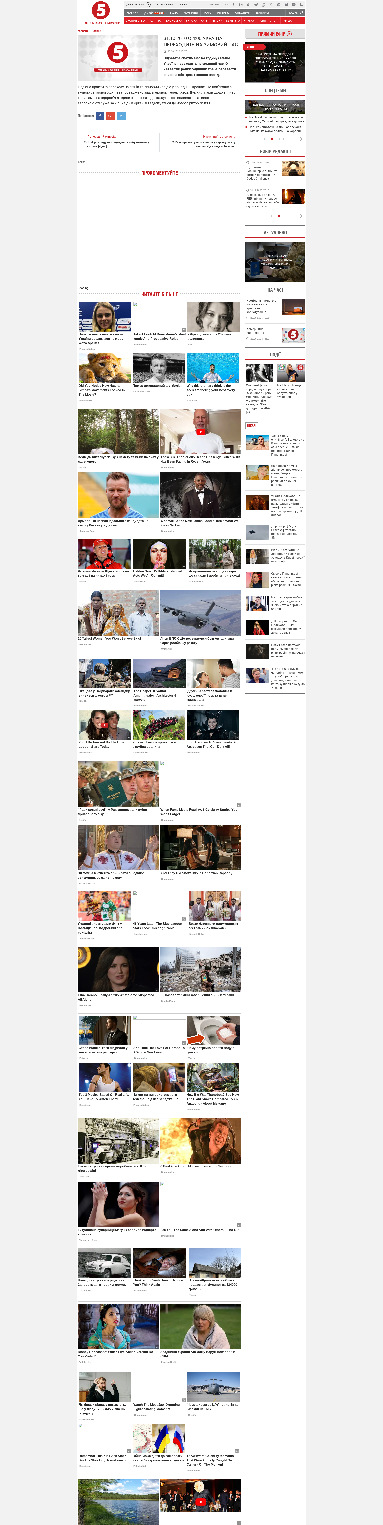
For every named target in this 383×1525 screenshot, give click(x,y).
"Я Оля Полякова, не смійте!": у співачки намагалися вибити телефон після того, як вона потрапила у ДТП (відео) (287, 505)
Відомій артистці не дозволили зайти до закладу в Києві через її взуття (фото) (288, 555)
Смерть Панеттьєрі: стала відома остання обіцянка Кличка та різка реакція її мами (286, 579)
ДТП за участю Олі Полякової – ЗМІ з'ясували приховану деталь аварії (286, 626)
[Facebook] (233, 4)
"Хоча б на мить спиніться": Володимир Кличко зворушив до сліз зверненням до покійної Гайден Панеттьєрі (287, 445)
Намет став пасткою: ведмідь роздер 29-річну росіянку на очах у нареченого (288, 650)
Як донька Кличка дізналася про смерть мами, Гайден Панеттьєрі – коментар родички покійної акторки (287, 475)
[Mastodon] (278, 4)
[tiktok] (248, 4)
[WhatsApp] (263, 4)
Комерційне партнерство (255, 331)
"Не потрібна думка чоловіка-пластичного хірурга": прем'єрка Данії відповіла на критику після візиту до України (288, 678)
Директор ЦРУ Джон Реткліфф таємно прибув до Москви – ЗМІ (285, 531)
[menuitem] (132, 12)
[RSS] (301, 4)
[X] (271, 4)
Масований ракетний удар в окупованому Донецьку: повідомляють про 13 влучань (276, 121)
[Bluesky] (286, 4)
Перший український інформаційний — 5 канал (100, 13)
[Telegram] (256, 4)
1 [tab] (260, 82)
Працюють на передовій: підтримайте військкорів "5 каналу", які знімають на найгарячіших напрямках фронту (262, 178)
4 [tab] (284, 139)
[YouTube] (294, 4)
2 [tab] (290, 82)
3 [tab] (278, 139)
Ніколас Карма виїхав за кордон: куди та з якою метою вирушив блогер (286, 603)
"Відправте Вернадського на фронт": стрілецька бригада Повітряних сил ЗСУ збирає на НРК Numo (260, 204)
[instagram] (241, 4)
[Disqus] (159, 235)
